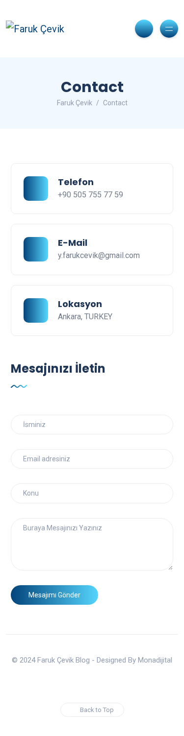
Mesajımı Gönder (54, 595)
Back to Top (97, 709)
